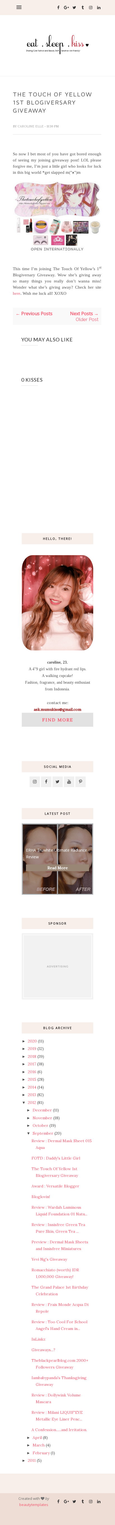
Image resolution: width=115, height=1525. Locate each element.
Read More (57, 867)
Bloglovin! (41, 1196)
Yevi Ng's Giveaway (49, 1259)
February (41, 1452)
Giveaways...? (43, 1349)
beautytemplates (33, 1504)
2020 (32, 1041)
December (42, 1110)
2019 (32, 1048)
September (43, 1133)
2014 (32, 1087)
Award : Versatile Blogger (55, 1186)
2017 (32, 1063)
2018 (32, 1056)
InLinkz (38, 1339)
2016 (32, 1071)
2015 (32, 1079)
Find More (57, 720)
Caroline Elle (31, 126)
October (40, 1125)
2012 (32, 1102)
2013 (32, 1094)
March (39, 1445)
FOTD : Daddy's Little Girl (56, 1158)
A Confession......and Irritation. (59, 1429)
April (37, 1437)
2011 (32, 1460)
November (42, 1117)
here (16, 293)
